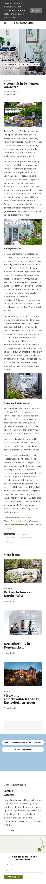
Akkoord (36, 10)
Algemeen (8, 640)
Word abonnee (23, 749)
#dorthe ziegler (26, 537)
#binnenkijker (23, 534)
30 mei (15, 91)
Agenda (7, 691)
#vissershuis (10, 541)
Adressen (8, 588)
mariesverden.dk (19, 524)
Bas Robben (8, 91)
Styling (7, 80)
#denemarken (10, 537)
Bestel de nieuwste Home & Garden (23, 742)
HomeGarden (24, 22)
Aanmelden (13, 877)
